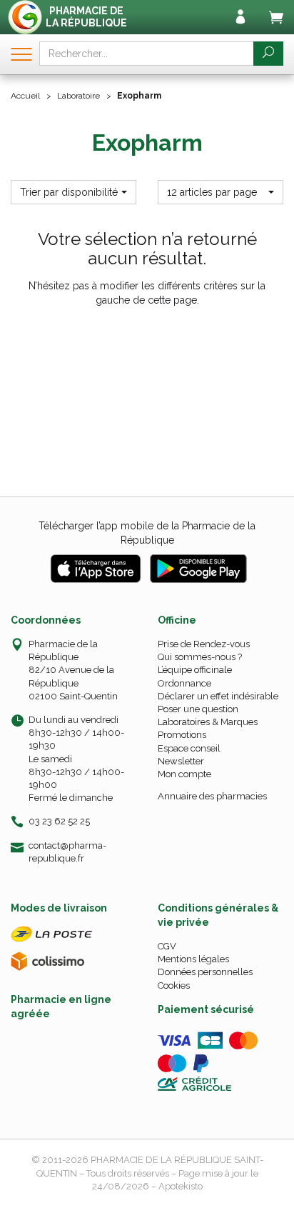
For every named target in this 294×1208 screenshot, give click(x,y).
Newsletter (181, 761)
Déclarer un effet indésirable (218, 696)
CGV (167, 946)
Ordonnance (184, 683)
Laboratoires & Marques (208, 722)
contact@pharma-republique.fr (67, 851)
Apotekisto (180, 1186)
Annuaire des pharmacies (212, 796)
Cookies (174, 985)
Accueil (25, 96)
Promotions (182, 734)
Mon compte (184, 774)
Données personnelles (205, 972)
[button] (73, 192)
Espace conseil (189, 748)
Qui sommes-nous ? (200, 657)
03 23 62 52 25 (59, 821)
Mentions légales (193, 959)
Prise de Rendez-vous (204, 644)
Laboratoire (78, 96)
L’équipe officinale (195, 669)
